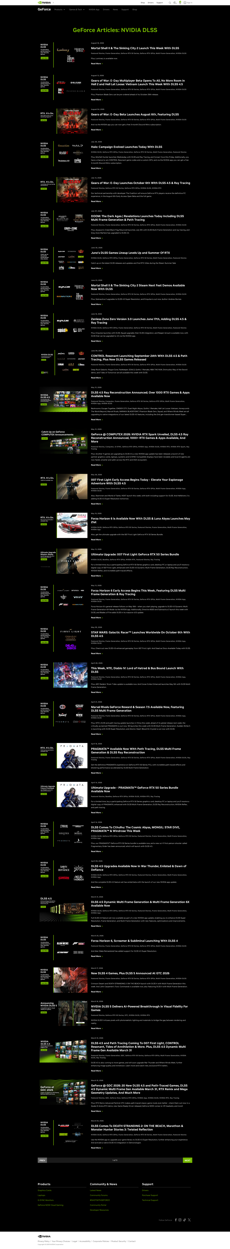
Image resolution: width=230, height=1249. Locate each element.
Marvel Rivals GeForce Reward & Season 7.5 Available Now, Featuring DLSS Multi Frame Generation (137, 708)
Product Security (118, 1241)
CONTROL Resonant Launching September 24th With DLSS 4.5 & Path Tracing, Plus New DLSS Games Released (139, 357)
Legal (74, 1241)
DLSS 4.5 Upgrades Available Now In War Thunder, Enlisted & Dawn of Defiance (138, 868)
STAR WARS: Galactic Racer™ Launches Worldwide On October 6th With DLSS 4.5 (140, 634)
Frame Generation (112, 53)
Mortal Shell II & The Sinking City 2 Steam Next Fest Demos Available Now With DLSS (138, 287)
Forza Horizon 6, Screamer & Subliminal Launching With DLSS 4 (134, 941)
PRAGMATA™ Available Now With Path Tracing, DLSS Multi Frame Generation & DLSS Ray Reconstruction (136, 750)
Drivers (106, 9)
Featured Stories (97, 53)
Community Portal (98, 1205)
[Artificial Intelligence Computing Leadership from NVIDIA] (44, 2)
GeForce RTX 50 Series (130, 53)
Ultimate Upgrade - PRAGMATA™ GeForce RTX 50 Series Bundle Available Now (134, 789)
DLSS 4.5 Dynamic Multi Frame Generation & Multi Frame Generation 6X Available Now (140, 903)
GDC (122, 1055)
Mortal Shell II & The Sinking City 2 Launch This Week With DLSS (135, 48)
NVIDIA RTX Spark (178, 447)
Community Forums (99, 1195)
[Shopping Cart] (180, 3)
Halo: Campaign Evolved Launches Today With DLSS (126, 147)
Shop (134, 9)
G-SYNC (118, 447)
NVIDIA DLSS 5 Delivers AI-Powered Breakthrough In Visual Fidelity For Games (139, 1008)
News (115, 9)
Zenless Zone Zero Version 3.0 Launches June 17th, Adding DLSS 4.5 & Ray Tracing (139, 320)
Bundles (106, 559)
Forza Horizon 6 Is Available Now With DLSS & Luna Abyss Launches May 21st (140, 520)
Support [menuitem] (160, 3)
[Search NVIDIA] (170, 2)
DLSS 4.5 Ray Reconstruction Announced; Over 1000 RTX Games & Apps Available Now (140, 394)
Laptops (41, 1195)
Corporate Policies (101, 1241)
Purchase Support (150, 1195)
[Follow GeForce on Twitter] (189, 1219)
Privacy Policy (43, 1241)
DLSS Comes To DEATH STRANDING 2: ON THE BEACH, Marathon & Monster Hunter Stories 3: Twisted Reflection (137, 1127)
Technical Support (150, 1200)
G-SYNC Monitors (46, 1200)
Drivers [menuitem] (150, 3)
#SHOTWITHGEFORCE (100, 1200)
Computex (109, 401)
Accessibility (85, 1241)
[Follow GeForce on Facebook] (175, 1219)
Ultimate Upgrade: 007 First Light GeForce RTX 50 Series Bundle (135, 554)
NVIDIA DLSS (181, 53)
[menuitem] (59, 2)
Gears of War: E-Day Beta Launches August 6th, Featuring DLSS (135, 114)
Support (125, 9)
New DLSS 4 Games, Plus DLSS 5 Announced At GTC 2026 (130, 973)
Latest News (95, 1190)
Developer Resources (99, 1210)
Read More (96, 63)
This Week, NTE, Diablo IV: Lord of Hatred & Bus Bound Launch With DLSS (137, 670)
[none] (170, 1)
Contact (132, 1241)
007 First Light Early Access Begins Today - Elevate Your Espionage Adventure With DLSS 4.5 (137, 481)
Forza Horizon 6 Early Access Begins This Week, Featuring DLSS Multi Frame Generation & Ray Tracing (138, 592)
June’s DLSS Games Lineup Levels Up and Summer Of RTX (130, 253)
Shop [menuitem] (143, 3)
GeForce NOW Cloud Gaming (50, 1205)
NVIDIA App (94, 9)
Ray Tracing (155, 559)
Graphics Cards (44, 1190)
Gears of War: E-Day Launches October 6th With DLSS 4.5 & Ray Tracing (140, 183)
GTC (126, 1015)
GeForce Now (115, 1098)
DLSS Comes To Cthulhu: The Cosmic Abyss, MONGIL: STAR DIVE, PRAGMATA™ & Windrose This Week (135, 829)
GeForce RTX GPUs (147, 53)
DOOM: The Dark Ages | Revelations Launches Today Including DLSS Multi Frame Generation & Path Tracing (137, 218)
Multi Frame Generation (165, 53)
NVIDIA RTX (156, 188)
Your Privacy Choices (61, 1241)
